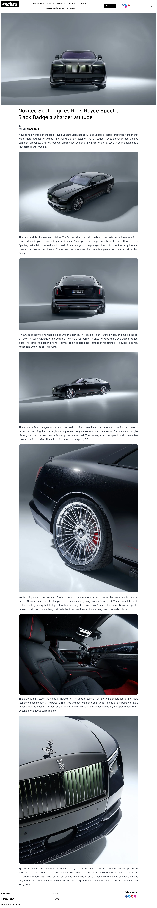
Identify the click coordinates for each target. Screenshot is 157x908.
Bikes (60, 3)
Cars (49, 3)
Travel (81, 3)
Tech (70, 3)
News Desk (33, 129)
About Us (5, 893)
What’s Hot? (38, 3)
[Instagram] (126, 7)
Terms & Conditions (10, 904)
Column (71, 8)
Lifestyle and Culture (54, 8)
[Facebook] (123, 5)
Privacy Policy (7, 899)
